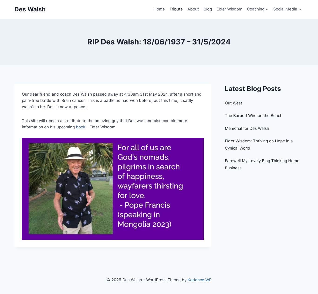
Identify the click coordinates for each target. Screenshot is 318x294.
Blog (208, 9)
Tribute (176, 9)
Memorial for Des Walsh (247, 128)
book (80, 127)
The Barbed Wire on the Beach (253, 115)
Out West (233, 103)
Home (159, 9)
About (193, 9)
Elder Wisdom (229, 9)
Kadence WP (200, 279)
